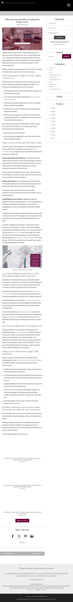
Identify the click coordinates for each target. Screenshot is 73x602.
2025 (53, 111)
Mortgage (51, 86)
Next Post (37, 553)
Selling (22, 542)
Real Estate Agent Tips (54, 79)
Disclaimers (46, 599)
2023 (53, 118)
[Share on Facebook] (12, 536)
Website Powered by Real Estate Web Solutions (36, 596)
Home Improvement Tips (55, 89)
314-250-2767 (39, 580)
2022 (53, 121)
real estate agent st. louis (55, 75)
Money (50, 82)
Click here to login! (59, 44)
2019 (53, 131)
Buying (50, 72)
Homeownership (53, 77)
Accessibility (37, 589)
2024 (53, 115)
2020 (53, 128)
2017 (53, 138)
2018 (53, 135)
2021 (53, 125)
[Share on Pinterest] (25, 536)
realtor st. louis (52, 84)
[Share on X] (19, 536)
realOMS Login (52, 599)
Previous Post (9, 553)
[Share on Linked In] (31, 536)
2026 (53, 108)
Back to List (22, 520)
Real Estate (52, 67)
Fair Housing (43, 589)
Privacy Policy (30, 589)
